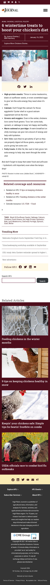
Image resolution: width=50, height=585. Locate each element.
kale (6, 221)
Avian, (4, 22)
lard (10, 221)
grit (24, 219)
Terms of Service (8, 580)
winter (11, 223)
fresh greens (17, 219)
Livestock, (18, 22)
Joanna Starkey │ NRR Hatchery (12, 37)
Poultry (26, 22)
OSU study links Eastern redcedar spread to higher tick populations (25, 252)
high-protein (31, 219)
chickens (7, 219)
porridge (33, 221)
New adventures (9, 260)
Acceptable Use (31, 580)
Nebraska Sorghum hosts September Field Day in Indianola (25, 238)
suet (6, 223)
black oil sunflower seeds (20, 217)
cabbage (34, 217)
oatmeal (25, 221)
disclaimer (28, 562)
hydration (40, 219)
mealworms (16, 221)
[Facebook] (19, 87)
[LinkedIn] (31, 87)
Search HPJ (7, 276)
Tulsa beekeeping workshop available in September (24, 245)
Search (42, 281)
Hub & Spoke (29, 576)
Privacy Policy (20, 580)
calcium (41, 217)
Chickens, (10, 22)
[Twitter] (25, 87)
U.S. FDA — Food (29, 204)
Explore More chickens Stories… (16, 43)
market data (32, 541)
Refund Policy (42, 580)
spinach (40, 221)
